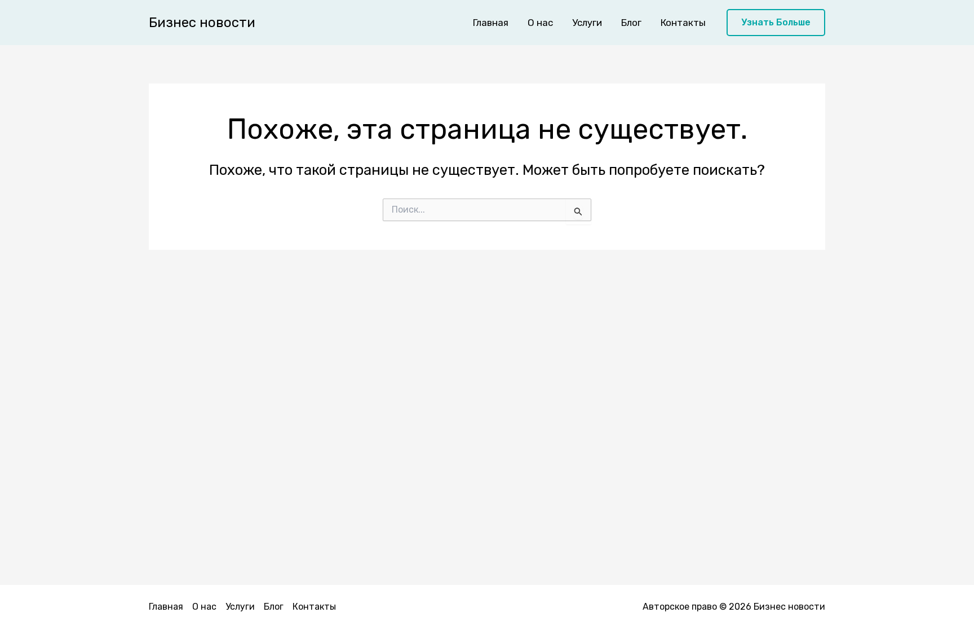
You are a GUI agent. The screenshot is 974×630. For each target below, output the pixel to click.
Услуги (587, 22)
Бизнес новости (202, 22)
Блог (631, 22)
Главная (490, 22)
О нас (540, 22)
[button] (776, 23)
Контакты (683, 22)
